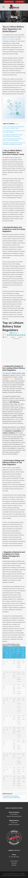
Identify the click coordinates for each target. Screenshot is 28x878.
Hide (17, 123)
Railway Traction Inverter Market (12, 797)
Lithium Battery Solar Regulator (11, 796)
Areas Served (14, 861)
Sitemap (14, 865)
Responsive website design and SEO (16, 875)
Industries (14, 863)
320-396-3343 (19, 1)
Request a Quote (9, 1)
